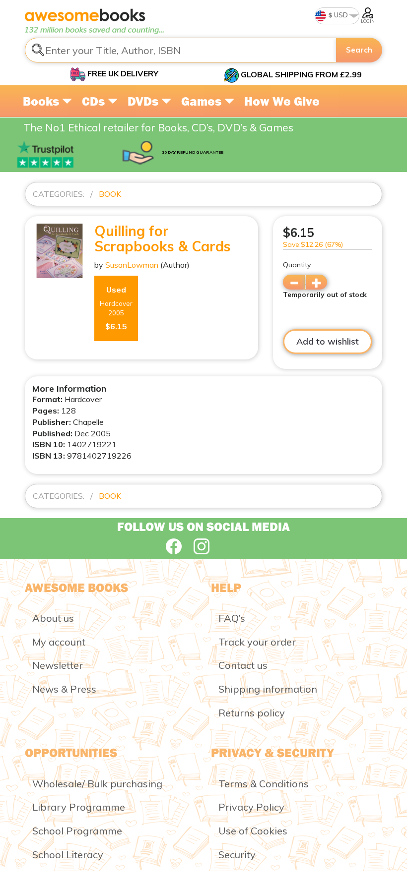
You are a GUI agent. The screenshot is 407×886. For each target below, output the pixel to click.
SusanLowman (131, 265)
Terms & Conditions (263, 783)
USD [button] (340, 15)
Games (202, 101)
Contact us (243, 665)
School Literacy (67, 854)
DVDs (144, 101)
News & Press (64, 689)
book (110, 194)
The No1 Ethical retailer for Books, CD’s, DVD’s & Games (158, 127)
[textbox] (181, 50)
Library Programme (78, 807)
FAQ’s (231, 618)
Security (237, 854)
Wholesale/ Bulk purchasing (97, 783)
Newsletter (57, 665)
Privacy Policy (251, 807)
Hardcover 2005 (116, 308)
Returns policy (251, 713)
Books (42, 101)
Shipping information (267, 689)
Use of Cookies (252, 831)
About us (53, 618)
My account (58, 642)
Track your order (257, 642)
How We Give (282, 101)
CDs (95, 101)
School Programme (77, 831)
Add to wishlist (327, 341)
